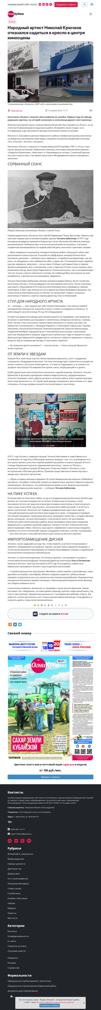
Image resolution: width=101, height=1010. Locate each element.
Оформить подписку (50, 770)
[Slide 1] (53, 439)
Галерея (11, 897)
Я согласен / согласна (50, 1005)
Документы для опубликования (23, 984)
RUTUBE (64, 607)
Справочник (13, 961)
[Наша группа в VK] (44, 4)
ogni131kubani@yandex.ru (21, 828)
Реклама (12, 956)
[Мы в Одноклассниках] (47, 4)
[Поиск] (84, 4)
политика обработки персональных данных (55, 1002)
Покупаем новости (17, 945)
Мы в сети (12, 912)
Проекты (12, 22)
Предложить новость (66, 4)
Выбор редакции (16, 852)
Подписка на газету (17, 940)
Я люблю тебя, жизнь (17, 892)
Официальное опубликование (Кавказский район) (32, 979)
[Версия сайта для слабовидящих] (91, 4)
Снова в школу (14, 882)
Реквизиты (13, 951)
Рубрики (12, 902)
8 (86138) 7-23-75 (18, 823)
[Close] (84, 1003)
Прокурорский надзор (18, 877)
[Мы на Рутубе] (51, 4)
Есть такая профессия (18, 872)
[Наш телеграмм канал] (40, 4)
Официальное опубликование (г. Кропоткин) (29, 974)
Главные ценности (16, 857)
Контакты (12, 925)
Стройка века (14, 887)
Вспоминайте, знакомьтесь (20, 847)
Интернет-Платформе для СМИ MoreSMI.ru (58, 996)
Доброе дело (14, 867)
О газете (12, 935)
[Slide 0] (48, 439)
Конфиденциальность (18, 930)
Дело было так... (15, 862)
